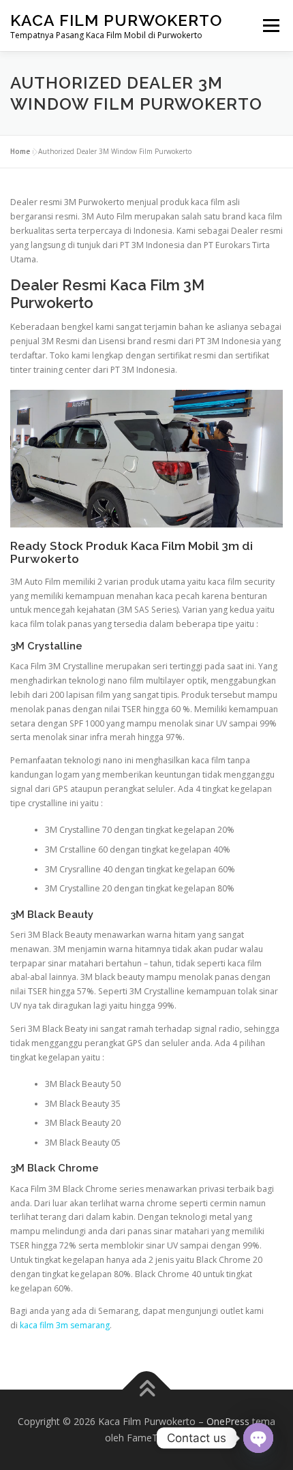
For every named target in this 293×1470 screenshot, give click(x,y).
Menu (270, 25)
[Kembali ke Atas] (147, 1390)
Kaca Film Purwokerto (116, 20)
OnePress (227, 1421)
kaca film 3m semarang (65, 1325)
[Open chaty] (258, 1438)
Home (20, 151)
